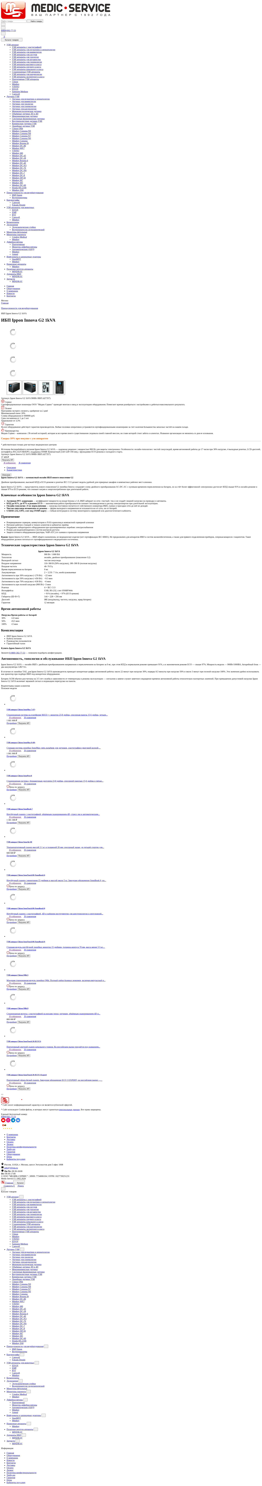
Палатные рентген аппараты (20, 269)
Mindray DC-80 (19, 146)
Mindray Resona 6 (20, 160)
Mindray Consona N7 (21, 136)
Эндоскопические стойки (24, 227)
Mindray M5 (17, 183)
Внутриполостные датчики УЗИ (27, 121)
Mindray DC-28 (19, 158)
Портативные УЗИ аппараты (25, 79)
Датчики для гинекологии (24, 106)
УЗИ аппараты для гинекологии (27, 62)
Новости (11, 293)
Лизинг (10, 1144)
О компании (12, 291)
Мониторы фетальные (17, 232)
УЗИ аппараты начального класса (27, 69)
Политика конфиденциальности (21, 1147)
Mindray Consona (20, 141)
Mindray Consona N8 (21, 133)
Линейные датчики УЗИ (23, 126)
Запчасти (11, 279)
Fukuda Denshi (18, 205)
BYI (14, 215)
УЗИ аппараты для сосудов (24, 54)
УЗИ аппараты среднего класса (26, 67)
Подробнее (12, 723)
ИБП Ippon (17, 195)
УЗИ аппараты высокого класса (26, 64)
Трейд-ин (11, 1149)
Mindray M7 (17, 180)
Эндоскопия (12, 225)
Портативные (18, 244)
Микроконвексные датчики (25, 116)
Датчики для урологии (22, 104)
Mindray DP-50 (19, 178)
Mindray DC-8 (18, 175)
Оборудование (13, 288)
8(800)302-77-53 (8, 30)
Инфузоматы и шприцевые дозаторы (24, 257)
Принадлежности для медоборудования (25, 192)
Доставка (11, 1139)
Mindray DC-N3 (19, 165)
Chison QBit (17, 128)
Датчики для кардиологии (24, 109)
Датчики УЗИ (13, 96)
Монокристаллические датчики (26, 111)
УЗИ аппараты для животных (20, 207)
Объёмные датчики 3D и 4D (25, 114)
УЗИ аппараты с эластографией (26, 47)
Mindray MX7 (18, 148)
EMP (14, 212)
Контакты (11, 296)
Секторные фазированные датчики (28, 119)
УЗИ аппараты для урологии (25, 57)
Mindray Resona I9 (20, 143)
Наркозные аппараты (16, 264)
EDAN (15, 89)
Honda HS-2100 (19, 188)
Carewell (16, 94)
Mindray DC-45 (19, 155)
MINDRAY (17, 271)
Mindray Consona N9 (21, 131)
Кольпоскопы (13, 222)
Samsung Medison (20, 91)
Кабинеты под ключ (16, 1159)
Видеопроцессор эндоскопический (28, 229)
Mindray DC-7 (18, 173)
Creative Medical (19, 237)
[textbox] (13, 21)
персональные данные (69, 1109)
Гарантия (11, 1152)
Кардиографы (13, 200)
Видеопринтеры (19, 197)
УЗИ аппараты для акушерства (26, 59)
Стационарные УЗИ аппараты (26, 72)
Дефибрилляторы (15, 242)
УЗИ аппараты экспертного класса (28, 77)
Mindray (15, 84)
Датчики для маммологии (24, 101)
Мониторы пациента (16, 234)
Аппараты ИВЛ (14, 274)
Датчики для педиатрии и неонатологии (31, 99)
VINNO (15, 86)
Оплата (10, 1142)
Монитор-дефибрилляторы (24, 247)
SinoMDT (16, 259)
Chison (15, 82)
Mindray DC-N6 (19, 170)
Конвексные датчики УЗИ (24, 123)
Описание (11, 467)
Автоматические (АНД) (23, 249)
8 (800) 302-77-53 (17, 653)
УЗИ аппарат (13, 45)
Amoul (15, 254)
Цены (9, 1157)
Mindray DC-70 (19, 168)
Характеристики (14, 470)
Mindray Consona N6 (21, 138)
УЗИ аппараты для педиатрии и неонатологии (33, 49)
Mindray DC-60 (19, 185)
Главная (10, 286)
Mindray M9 (17, 153)
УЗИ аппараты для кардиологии (27, 74)
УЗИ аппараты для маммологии (27, 52)
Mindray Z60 (17, 190)
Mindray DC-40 (19, 163)
